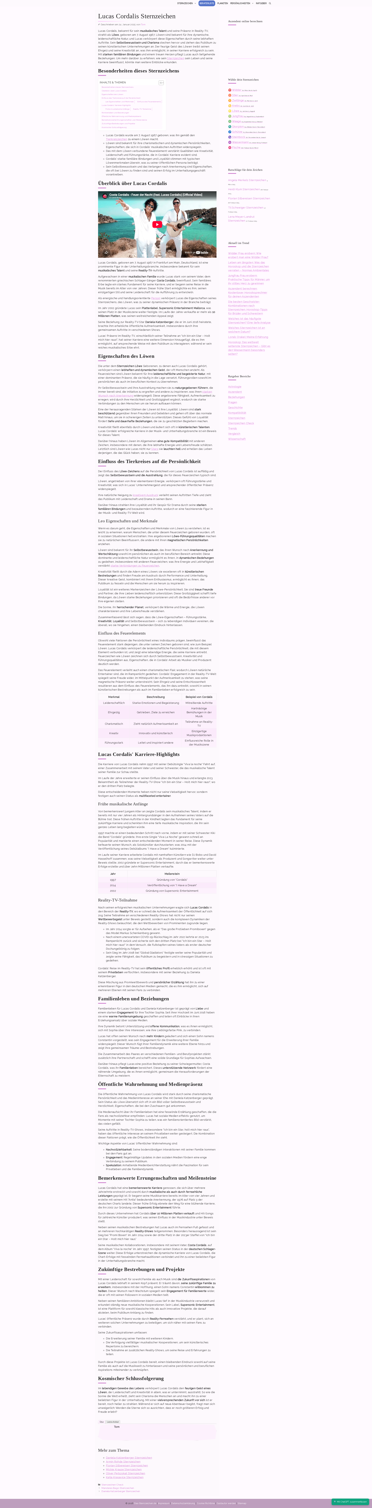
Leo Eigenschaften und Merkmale (119, 102)
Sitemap (242, 1503)
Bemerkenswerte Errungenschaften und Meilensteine (124, 120)
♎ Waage (245, 121)
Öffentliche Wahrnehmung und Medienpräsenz (121, 116)
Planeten (222, 3)
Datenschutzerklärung (183, 1503)
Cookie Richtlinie (206, 1503)
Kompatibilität (237, 412)
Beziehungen (236, 397)
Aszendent (235, 391)
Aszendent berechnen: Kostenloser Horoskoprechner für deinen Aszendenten (247, 292)
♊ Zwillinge (243, 100)
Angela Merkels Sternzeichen (247, 180)
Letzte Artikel (113, 1422)
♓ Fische (243, 147)
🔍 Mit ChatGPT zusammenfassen (350, 1502)
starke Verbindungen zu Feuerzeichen (135, 565)
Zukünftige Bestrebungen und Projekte (118, 124)
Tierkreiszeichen (116, 139)
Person (155, 298)
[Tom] (106, 1436)
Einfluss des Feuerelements (149, 102)
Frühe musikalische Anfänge (117, 109)
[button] (270, 3)
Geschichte (235, 407)
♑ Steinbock (247, 137)
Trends (232, 428)
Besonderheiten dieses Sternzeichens (118, 87)
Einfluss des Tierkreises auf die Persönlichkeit (121, 98)
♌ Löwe (241, 110)
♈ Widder (242, 89)
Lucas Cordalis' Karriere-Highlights (116, 105)
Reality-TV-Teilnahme (142, 109)
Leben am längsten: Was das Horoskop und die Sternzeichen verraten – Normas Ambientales (248, 266)
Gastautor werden (226, 1503)
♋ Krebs (241, 105)
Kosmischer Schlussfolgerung (114, 127)
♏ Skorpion (246, 126)
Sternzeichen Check (112, 1484)
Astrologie (234, 386)
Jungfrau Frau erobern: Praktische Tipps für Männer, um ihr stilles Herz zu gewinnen (249, 279)
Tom (116, 1426)
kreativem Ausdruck (145, 495)
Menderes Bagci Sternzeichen (118, 1488)
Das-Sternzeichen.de (145, 1503)
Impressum (164, 1503)
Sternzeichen (185, 3)
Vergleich (234, 433)
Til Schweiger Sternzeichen (245, 207)
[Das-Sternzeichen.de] (119, 3)
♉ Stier (240, 95)
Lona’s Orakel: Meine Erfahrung (248, 336)
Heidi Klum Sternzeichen (244, 189)
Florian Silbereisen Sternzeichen (249, 198)
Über (102, 1422)
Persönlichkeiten (240, 3)
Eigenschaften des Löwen (112, 94)
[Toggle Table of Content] (160, 82)
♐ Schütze (247, 131)
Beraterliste (207, 3)
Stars (154, 448)
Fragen (232, 402)
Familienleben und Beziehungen (115, 113)
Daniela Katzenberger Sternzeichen (121, 1491)
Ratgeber (261, 3)
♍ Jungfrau (246, 116)
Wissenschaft (237, 438)
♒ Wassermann (247, 142)
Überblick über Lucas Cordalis (114, 91)
